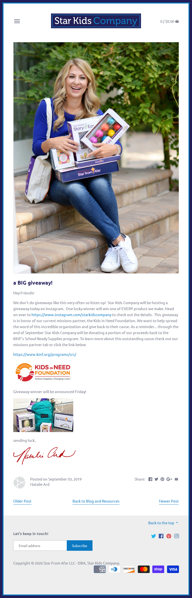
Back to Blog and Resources (96, 501)
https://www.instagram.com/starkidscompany (71, 314)
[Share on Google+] (169, 478)
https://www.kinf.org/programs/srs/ (44, 354)
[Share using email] (176, 478)
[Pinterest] (168, 535)
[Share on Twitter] (156, 478)
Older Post (22, 501)
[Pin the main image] (162, 478)
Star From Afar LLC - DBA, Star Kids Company (81, 563)
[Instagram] (176, 535)
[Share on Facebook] (150, 478)
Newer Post (169, 501)
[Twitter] (153, 535)
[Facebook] (161, 535)
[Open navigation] (17, 21)
